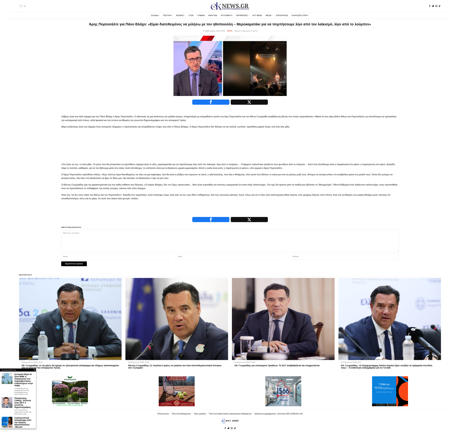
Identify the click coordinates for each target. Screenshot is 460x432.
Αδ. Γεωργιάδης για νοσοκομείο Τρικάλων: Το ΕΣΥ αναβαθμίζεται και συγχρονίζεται (277, 365)
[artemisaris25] (70, 391)
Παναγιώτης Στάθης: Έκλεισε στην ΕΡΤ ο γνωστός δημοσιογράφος (22, 402)
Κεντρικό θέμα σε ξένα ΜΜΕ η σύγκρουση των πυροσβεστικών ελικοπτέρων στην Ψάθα (23, 380)
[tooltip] (429, 6)
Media (230, 31)
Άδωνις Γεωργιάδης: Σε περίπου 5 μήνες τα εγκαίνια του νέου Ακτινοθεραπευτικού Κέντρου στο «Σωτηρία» (174, 366)
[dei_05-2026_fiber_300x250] (390, 391)
